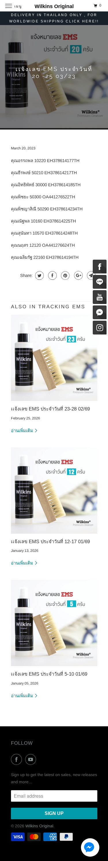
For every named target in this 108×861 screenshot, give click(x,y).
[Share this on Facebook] (52, 275)
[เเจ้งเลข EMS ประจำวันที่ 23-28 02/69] (54, 358)
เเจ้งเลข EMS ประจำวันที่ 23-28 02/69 (50, 408)
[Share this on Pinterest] (65, 275)
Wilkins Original (39, 826)
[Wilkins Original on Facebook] (17, 759)
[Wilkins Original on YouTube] (31, 759)
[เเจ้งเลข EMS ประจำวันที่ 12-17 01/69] (54, 490)
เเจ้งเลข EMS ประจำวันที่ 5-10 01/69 (49, 673)
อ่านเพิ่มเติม (22, 430)
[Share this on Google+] (78, 275)
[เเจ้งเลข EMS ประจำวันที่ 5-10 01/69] (54, 623)
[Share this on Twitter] (39, 275)
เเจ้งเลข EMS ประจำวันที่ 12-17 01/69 (50, 541)
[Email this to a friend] (91, 275)
